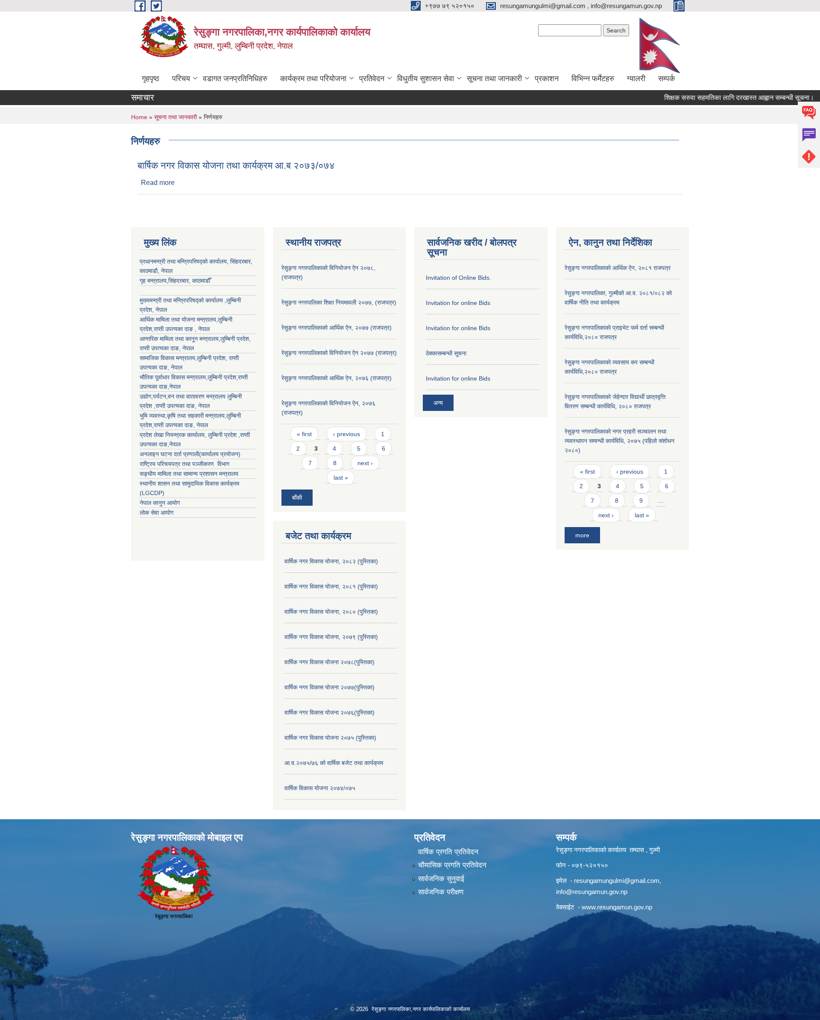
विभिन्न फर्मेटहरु (592, 78)
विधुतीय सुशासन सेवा (425, 78)
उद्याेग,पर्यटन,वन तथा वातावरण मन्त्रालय (183, 396)
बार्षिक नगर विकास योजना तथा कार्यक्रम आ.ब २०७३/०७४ (236, 165)
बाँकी (297, 497)
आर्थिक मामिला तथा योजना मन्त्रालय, (179, 319)
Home (139, 117)
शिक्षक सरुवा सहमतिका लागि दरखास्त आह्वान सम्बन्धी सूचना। (720, 97)
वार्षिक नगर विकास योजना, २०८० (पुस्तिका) (331, 611)
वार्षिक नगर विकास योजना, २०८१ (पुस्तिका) (331, 586)
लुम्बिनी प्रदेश (234, 338)
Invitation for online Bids (458, 302)
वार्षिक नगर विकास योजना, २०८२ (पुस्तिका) (331, 561)
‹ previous (346, 434)
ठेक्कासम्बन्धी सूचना (446, 353)
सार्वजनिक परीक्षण (440, 892)
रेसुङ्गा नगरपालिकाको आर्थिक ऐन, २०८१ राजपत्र (618, 267)
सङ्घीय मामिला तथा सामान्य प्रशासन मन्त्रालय (189, 473)
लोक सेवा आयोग (156, 512)
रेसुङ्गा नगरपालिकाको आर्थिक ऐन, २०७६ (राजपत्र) (336, 378)
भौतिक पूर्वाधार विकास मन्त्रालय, (174, 377)
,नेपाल (174, 386)
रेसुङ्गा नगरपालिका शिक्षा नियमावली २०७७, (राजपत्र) (338, 302)
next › (365, 463)
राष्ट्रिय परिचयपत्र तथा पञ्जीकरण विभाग (184, 463)
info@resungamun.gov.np (591, 891)
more (582, 535)
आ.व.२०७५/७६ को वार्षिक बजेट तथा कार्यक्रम (333, 762)
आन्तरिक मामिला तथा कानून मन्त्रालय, (180, 338)
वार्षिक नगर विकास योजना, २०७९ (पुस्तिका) (331, 636)
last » (341, 477)
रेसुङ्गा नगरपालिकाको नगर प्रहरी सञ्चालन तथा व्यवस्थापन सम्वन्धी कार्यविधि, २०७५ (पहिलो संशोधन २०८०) (619, 441)
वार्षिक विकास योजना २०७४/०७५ (319, 788)
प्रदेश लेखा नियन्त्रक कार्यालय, (174, 434)
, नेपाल (186, 348)
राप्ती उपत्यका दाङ (159, 348)
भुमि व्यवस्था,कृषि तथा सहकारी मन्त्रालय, (183, 415)
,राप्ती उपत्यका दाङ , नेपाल (181, 328)
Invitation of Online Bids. (458, 277)
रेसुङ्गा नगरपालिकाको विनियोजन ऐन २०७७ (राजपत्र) (339, 352)
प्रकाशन (547, 78)
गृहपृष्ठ (150, 78)
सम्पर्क (666, 78)
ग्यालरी (636, 78)
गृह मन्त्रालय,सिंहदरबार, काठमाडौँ (175, 280)
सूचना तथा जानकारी (494, 78)
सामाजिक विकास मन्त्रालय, (168, 358)
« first (304, 434)
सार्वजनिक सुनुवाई (441, 879)
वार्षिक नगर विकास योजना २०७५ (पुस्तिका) (330, 737)
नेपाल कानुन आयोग (160, 502)
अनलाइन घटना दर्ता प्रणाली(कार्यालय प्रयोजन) (190, 454)
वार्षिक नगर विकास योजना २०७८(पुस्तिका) (329, 662)
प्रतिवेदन (371, 78)
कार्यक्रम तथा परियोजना (313, 78)
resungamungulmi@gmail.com (616, 880)
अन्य (438, 402)
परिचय (181, 78)
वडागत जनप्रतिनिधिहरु (235, 78)
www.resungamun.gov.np (617, 907)
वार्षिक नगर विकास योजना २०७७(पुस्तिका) (329, 687)
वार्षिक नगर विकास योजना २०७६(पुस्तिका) (329, 712)
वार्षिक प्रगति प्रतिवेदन (448, 852)
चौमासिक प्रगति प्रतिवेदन (452, 865)
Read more (158, 182)
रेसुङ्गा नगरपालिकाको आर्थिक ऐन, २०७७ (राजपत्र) (336, 327)
